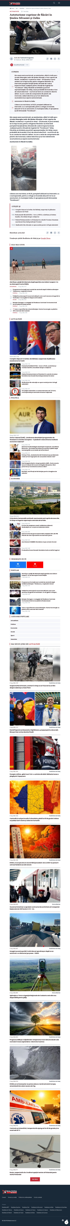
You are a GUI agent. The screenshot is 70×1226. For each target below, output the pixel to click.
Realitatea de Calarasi (42, 1210)
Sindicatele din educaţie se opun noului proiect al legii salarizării (37, 225)
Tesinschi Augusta (27, 58)
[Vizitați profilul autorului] (11, 58)
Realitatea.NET (5, 1207)
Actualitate (22, 8)
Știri (17, 8)
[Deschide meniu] (59, 3)
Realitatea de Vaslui (18, 1212)
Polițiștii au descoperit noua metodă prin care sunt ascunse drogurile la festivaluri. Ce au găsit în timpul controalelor (36, 297)
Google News (45, 238)
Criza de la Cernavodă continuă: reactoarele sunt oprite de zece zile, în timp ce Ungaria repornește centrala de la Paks (34, 519)
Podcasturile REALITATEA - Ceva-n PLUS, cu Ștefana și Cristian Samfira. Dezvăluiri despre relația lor (35, 216)
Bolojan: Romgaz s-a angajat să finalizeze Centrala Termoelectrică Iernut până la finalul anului (38, 600)
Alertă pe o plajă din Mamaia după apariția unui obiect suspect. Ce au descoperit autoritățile (39, 574)
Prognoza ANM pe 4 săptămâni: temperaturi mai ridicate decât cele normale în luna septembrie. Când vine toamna (34, 1041)
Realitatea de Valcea (7, 1210)
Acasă (12, 8)
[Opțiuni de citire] (66, 1222)
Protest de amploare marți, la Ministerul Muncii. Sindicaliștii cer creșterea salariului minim (37, 526)
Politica (15, 293)
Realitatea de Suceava (42, 1212)
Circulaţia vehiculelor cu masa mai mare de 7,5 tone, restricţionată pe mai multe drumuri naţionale (39, 391)
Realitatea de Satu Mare (61, 1207)
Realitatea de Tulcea (30, 1210)
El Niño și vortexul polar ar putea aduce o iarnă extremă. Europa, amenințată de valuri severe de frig (33, 1085)
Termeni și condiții (12, 1197)
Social (14, 299)
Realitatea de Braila (30, 1212)
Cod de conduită (38, 1197)
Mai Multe (35, 1179)
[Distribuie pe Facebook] (51, 58)
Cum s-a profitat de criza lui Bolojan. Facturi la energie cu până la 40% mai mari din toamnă (40, 608)
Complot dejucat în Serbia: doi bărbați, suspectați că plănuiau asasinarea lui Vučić (35, 211)
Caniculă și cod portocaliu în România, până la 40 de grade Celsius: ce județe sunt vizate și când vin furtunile (34, 819)
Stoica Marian (56, 904)
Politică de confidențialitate (25, 1197)
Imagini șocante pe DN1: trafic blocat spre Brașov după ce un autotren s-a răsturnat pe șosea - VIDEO (32, 952)
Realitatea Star (25, 1207)
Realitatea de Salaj (54, 683)
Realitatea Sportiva (15, 1207)
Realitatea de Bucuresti (37, 1207)
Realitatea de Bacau (19, 1210)
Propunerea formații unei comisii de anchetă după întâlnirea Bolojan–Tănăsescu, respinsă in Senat (38, 583)
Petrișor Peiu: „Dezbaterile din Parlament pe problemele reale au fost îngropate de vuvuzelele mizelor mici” (40, 456)
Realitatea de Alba (49, 1207)
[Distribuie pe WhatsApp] (55, 58)
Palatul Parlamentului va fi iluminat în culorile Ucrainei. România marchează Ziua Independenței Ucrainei (36, 221)
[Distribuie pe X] (58, 58)
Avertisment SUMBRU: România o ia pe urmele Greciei (39, 542)
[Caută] (54, 3)
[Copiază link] (47, 58)
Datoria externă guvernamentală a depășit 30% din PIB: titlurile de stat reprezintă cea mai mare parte (40, 534)
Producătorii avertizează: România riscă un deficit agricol (41, 550)
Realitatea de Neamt (7, 1212)
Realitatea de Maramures (56, 1210)
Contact (4, 1197)
